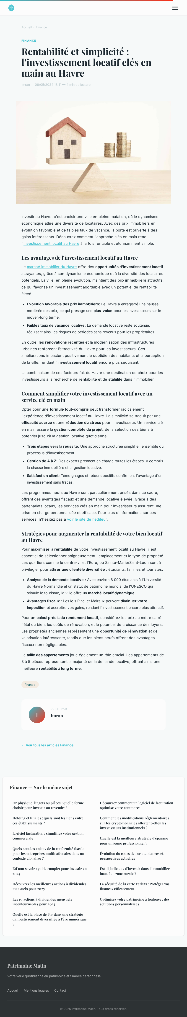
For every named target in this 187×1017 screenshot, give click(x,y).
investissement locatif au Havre (51, 243)
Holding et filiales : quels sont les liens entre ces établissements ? (48, 820)
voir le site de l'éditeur (87, 519)
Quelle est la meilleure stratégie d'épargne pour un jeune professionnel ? (134, 840)
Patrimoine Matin (26, 965)
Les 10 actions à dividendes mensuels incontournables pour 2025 (42, 901)
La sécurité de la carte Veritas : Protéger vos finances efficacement (134, 886)
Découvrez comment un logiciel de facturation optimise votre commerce (136, 805)
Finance (41, 27)
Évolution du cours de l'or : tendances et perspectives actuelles (131, 856)
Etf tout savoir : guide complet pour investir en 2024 (50, 871)
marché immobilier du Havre (52, 266)
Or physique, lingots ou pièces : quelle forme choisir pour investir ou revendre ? (48, 805)
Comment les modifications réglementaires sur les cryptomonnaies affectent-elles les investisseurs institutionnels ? (134, 823)
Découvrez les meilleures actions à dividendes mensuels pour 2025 (49, 886)
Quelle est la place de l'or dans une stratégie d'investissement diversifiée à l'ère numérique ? (50, 919)
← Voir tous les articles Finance (47, 745)
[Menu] (175, 7)
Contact (60, 990)
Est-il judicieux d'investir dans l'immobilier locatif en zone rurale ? (135, 871)
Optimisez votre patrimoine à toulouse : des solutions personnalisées (134, 901)
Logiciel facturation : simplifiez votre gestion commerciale (48, 835)
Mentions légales (36, 990)
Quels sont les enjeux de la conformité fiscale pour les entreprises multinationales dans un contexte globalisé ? (48, 853)
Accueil (26, 27)
